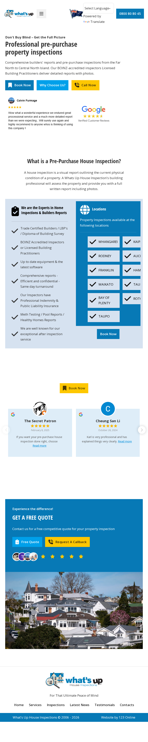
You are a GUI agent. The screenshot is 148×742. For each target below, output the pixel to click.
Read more (39, 445)
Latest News (79, 705)
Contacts (127, 705)
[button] (142, 430)
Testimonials (105, 705)
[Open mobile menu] (41, 13)
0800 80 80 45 (130, 13)
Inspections (56, 705)
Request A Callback (71, 542)
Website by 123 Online (118, 717)
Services (35, 705)
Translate (97, 21)
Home (19, 705)
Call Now (89, 85)
